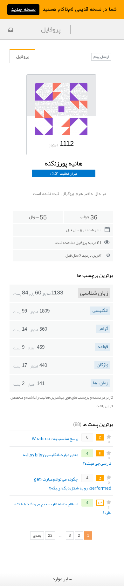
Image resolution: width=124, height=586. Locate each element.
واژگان (102, 365)
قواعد (102, 347)
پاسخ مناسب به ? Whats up (55, 439)
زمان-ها (100, 383)
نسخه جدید (23, 9)
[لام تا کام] (10, 30)
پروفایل (22, 56)
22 (50, 535)
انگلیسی (100, 310)
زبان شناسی (94, 293)
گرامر (103, 329)
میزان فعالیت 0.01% (63, 173)
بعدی (37, 535)
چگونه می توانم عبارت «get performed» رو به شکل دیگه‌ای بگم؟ (72, 483)
